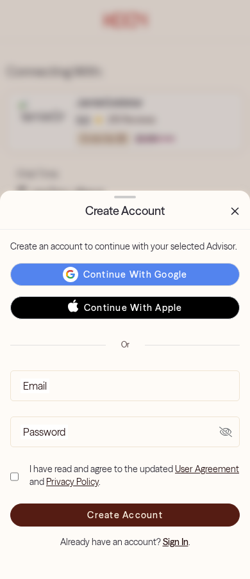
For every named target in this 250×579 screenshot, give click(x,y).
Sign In (175, 542)
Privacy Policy (72, 482)
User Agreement (207, 469)
